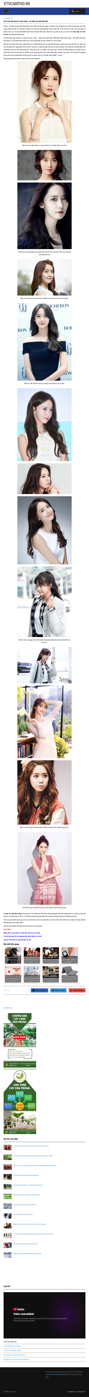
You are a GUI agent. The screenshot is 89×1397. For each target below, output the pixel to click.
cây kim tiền (50, 1374)
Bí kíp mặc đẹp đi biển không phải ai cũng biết (27, 1253)
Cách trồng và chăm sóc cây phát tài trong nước (28, 1185)
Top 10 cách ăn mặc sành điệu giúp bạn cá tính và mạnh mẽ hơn (33, 1234)
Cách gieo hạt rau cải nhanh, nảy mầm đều (26, 1195)
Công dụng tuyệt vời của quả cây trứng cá (16, 1359)
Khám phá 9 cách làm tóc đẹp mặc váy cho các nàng (22, 933)
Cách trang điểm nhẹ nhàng (12, 1346)
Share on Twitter (60, 990)
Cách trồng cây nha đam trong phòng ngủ (26, 1175)
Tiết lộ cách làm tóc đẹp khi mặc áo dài (17, 940)
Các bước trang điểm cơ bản (12, 1350)
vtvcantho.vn (17, 3)
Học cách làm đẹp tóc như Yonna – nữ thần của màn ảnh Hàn (26, 21)
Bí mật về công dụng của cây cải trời (24, 1205)
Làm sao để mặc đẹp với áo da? (23, 1214)
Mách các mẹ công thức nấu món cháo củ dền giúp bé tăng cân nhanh (34, 1165)
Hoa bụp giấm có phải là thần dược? (15, 1355)
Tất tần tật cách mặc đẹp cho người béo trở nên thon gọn (31, 1146)
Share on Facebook (41, 990)
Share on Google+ (78, 990)
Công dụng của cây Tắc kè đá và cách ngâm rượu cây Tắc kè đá (32, 1156)
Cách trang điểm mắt (10, 1342)
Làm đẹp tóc (9, 18)
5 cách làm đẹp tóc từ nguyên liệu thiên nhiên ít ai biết (23, 936)
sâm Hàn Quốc (8, 1008)
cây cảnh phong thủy (61, 1374)
